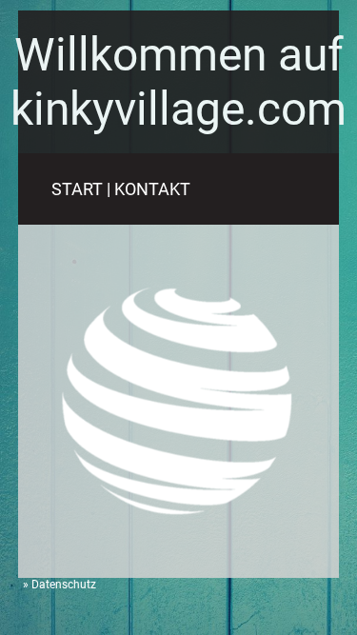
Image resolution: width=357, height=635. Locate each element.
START (77, 189)
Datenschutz (63, 584)
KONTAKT (152, 189)
